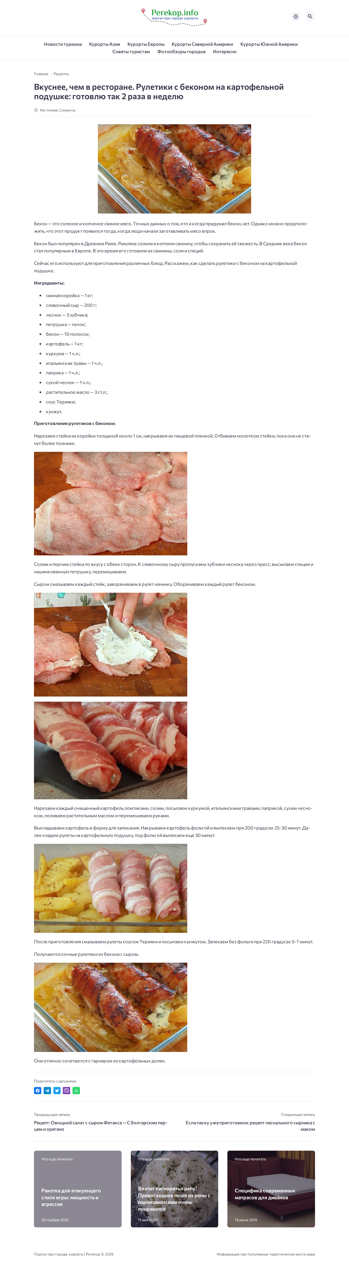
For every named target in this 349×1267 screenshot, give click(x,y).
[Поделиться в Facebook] (37, 1090)
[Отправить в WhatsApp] (76, 1090)
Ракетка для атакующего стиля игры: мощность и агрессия (71, 1197)
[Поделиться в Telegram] (47, 1090)
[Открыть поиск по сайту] (310, 16)
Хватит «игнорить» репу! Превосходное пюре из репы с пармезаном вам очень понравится (174, 1198)
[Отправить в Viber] (66, 1090)
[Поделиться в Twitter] (57, 1090)
